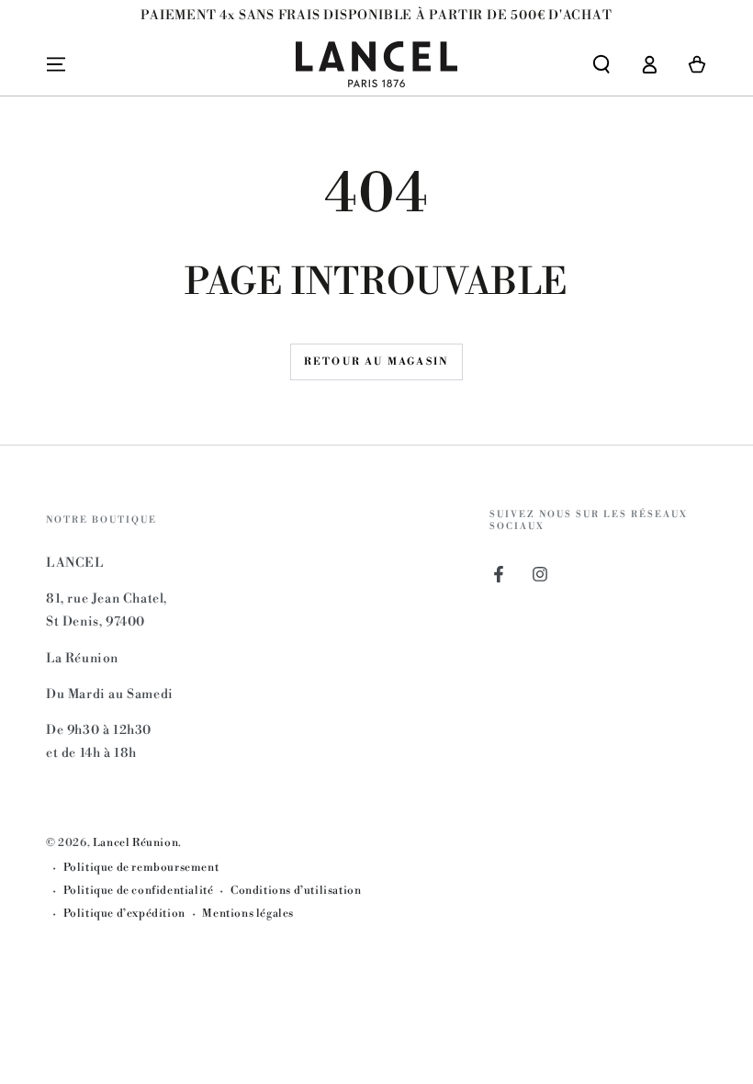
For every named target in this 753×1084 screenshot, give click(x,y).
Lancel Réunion (135, 843)
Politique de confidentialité (138, 891)
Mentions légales (248, 913)
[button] (601, 64)
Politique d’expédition (124, 913)
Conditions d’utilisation (295, 891)
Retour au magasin (376, 362)
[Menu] (56, 64)
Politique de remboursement (141, 868)
